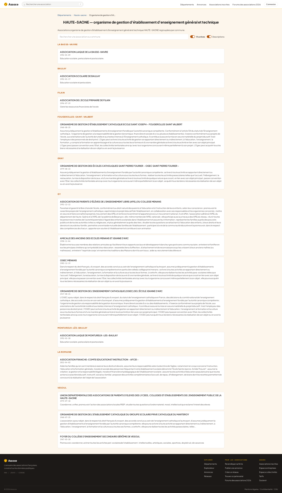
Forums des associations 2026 (238, 480)
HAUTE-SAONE (80, 15)
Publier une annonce (233, 468)
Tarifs (261, 476)
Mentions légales (251, 489)
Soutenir (263, 480)
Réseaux (208, 476)
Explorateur (209, 468)
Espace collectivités (268, 472)
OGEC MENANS (139, 270)
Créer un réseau (232, 472)
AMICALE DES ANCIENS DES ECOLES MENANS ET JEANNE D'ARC (140, 244)
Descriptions (218, 36)
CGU (276, 489)
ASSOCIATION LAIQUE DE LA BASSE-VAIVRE (84, 55)
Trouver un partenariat (234, 476)
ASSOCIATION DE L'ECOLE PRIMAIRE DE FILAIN (85, 103)
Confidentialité (266, 489)
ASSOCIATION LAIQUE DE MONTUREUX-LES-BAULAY (89, 338)
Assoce (14, 4)
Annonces (201, 4)
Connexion (271, 4)
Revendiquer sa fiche (234, 464)
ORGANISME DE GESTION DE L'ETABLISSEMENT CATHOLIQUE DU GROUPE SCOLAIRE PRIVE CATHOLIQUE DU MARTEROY (137, 420)
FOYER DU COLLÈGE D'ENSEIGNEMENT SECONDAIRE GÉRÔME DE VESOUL (132, 439)
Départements (187, 4)
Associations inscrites (219, 4)
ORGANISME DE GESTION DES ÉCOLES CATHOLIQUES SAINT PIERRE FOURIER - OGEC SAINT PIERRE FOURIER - (140, 174)
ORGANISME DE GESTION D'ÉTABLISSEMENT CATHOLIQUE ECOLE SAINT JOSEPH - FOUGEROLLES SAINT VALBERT (140, 136)
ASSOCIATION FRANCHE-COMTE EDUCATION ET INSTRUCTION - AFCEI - (141, 368)
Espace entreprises (267, 468)
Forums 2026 (247, 4)
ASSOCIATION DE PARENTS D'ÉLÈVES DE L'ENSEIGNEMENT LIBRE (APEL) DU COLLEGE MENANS (141, 215)
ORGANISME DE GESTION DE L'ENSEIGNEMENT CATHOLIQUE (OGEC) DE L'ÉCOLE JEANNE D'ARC (140, 304)
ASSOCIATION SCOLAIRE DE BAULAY (80, 79)
